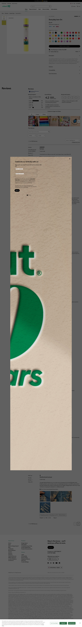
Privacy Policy (17, 179)
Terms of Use (32, 178)
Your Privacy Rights (54, 623)
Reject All (63, 623)
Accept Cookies (72, 623)
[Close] (69, 158)
